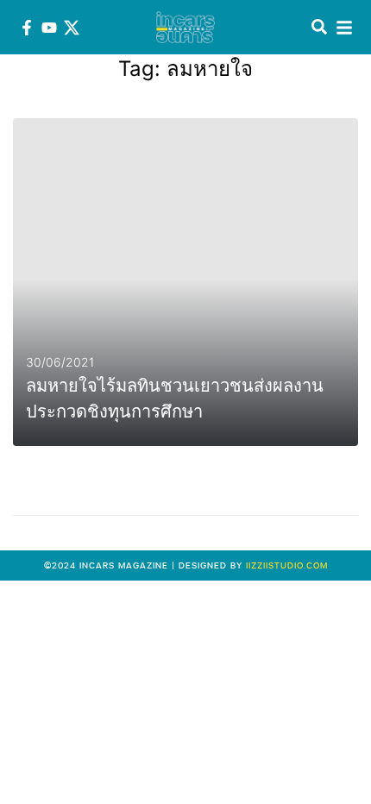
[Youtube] (49, 27)
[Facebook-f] (27, 27)
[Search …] (319, 27)
